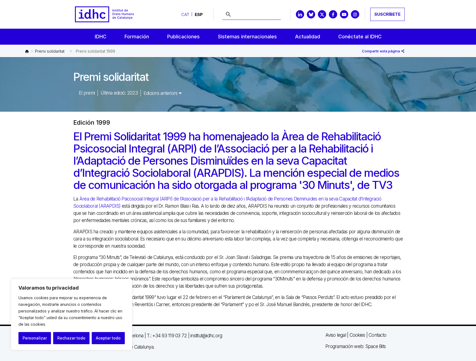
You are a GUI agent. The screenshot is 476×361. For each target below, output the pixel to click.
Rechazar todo (71, 338)
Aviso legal (335, 335)
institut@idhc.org (206, 335)
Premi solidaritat (49, 51)
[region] (71, 314)
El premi (87, 93)
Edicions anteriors (161, 93)
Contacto (377, 335)
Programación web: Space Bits (355, 346)
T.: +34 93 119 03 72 (167, 335)
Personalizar (35, 338)
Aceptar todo (108, 338)
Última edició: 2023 (119, 93)
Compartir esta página (381, 51)
